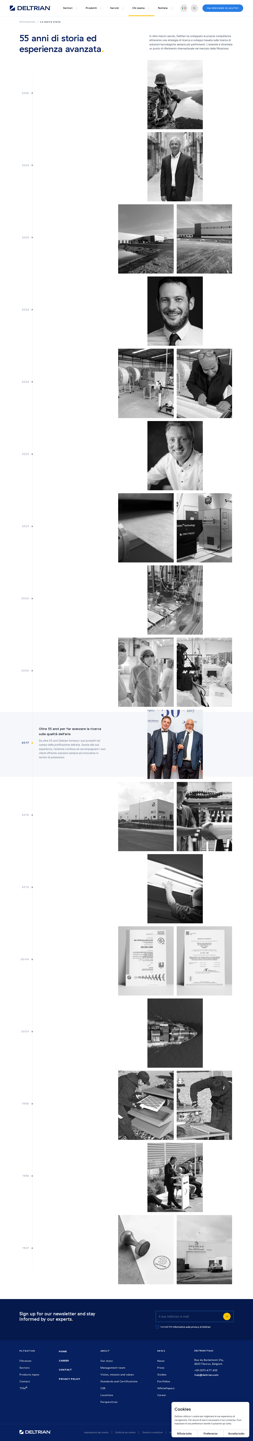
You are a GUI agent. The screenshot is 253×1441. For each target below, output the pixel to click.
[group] (70, 8)
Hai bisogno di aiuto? (223, 8)
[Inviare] (227, 1316)
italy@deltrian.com (206, 1375)
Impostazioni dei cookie (96, 1432)
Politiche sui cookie (125, 1432)
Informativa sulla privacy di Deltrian (192, 1327)
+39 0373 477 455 (205, 1370)
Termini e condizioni (152, 1432)
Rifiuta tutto (184, 1433)
